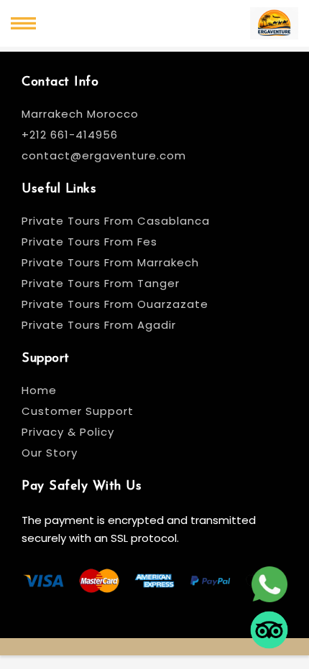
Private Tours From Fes (89, 241)
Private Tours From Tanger (101, 283)
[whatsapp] (269, 586)
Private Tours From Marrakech (110, 262)
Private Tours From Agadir (99, 324)
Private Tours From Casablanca (117, 220)
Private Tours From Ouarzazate (115, 304)
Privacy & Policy (68, 431)
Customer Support (78, 410)
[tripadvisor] (269, 631)
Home (39, 390)
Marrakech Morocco (80, 113)
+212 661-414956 (70, 134)
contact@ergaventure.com (104, 155)
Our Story (50, 452)
